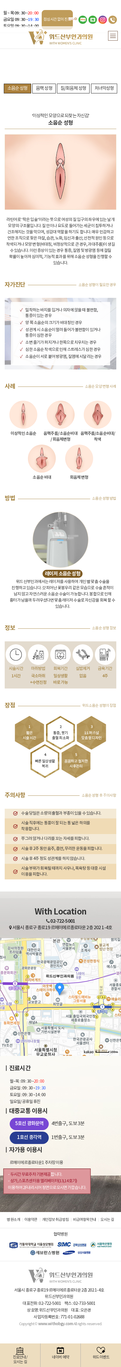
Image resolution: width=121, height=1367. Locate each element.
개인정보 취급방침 (55, 1220)
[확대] (114, 986)
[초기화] (114, 1007)
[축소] (114, 996)
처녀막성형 (104, 88)
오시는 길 (107, 1220)
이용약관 (31, 1220)
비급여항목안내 (84, 1220)
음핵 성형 (44, 88)
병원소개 (13, 1220)
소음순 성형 (17, 88)
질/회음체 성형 (73, 88)
